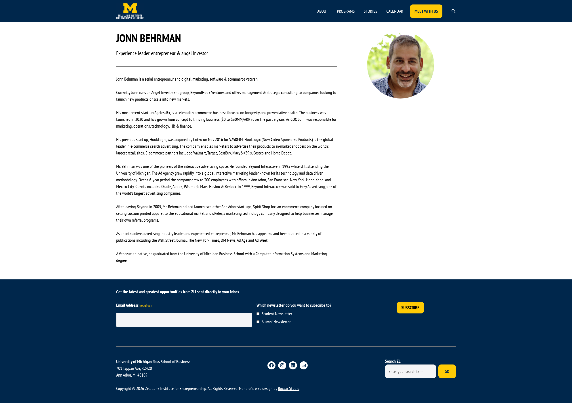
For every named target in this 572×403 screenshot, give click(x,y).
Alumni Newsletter (276, 322)
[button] (453, 11)
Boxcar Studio (288, 388)
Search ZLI (393, 361)
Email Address (133, 305)
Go (447, 371)
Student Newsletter (277, 314)
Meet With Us (426, 11)
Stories (370, 11)
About (322, 11)
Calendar (394, 11)
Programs (346, 11)
